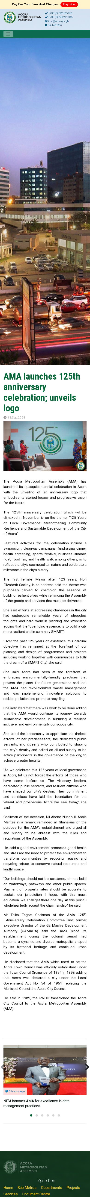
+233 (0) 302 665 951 (60, 13)
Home (8, 1187)
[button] (31, 1115)
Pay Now (69, 4)
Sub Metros (27, 1187)
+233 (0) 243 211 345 (60, 17)
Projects (73, 1187)
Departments (51, 1187)
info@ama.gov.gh (58, 21)
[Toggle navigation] (8, 34)
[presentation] (2, 1067)
